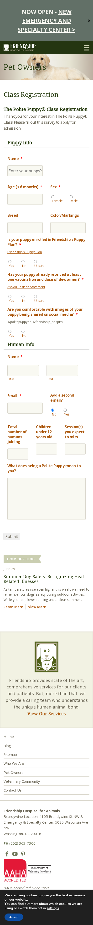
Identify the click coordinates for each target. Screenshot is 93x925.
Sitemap (10, 754)
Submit (11, 536)
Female (57, 201)
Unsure (39, 265)
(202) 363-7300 (20, 843)
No (24, 265)
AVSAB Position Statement (26, 287)
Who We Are (14, 763)
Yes (11, 265)
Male (74, 201)
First (11, 379)
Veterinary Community (22, 781)
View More (37, 606)
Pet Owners (14, 772)
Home (9, 736)
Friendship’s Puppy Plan (24, 252)
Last (50, 379)
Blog (7, 745)
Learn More (13, 606)
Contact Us (13, 790)
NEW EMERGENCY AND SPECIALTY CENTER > (46, 20)
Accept (13, 917)
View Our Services (46, 713)
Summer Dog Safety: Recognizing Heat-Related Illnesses (45, 579)
